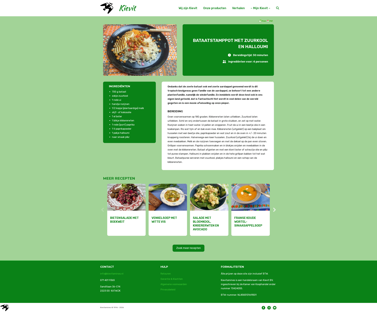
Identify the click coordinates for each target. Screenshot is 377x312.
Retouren (166, 273)
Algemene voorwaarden (174, 284)
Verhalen (238, 8)
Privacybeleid (168, 289)
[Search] (275, 8)
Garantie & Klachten (172, 279)
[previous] (102, 209)
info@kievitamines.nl (111, 273)
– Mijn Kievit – (260, 8)
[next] (274, 209)
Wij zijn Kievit (188, 8)
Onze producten (214, 8)
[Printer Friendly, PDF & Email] (265, 21)
